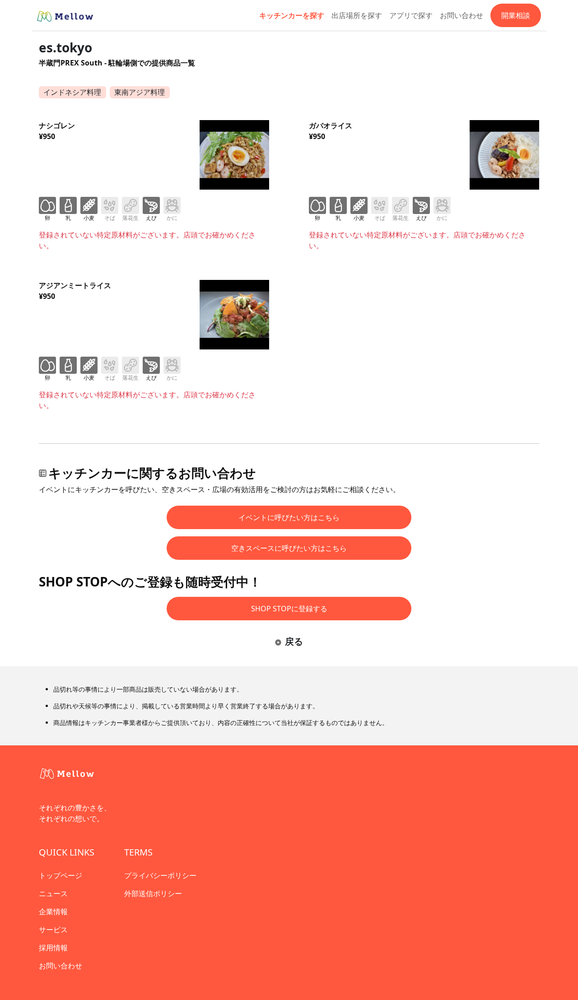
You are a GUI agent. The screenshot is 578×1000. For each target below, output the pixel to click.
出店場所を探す (356, 15)
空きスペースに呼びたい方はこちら (289, 548)
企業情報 (53, 911)
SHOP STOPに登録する (289, 609)
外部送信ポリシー (153, 893)
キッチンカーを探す (291, 15)
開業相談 (515, 15)
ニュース (53, 893)
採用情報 (53, 948)
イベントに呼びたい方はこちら (289, 517)
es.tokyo (65, 47)
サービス (53, 930)
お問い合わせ (461, 15)
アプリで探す (411, 15)
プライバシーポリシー (160, 875)
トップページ (60, 875)
